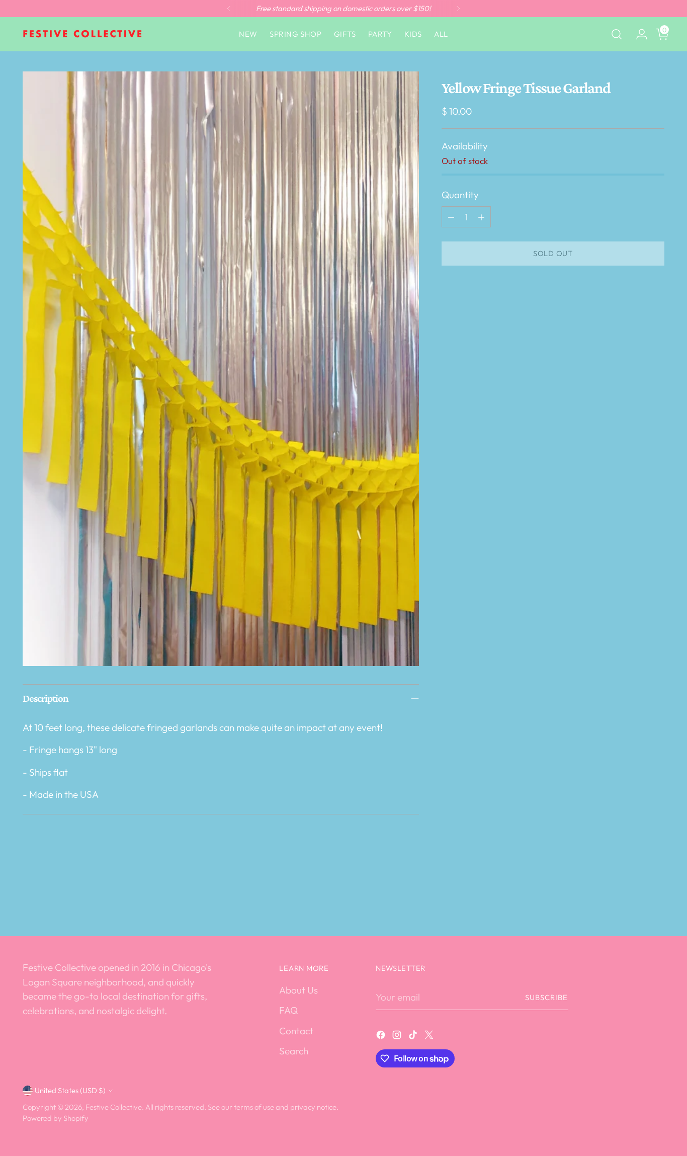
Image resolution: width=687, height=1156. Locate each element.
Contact (296, 1031)
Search (293, 1051)
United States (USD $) (70, 1090)
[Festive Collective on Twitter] (430, 1036)
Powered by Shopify (56, 1118)
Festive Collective (113, 1107)
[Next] (458, 8)
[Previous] (229, 8)
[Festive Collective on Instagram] (398, 1036)
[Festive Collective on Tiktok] (414, 1036)
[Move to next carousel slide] (655, 901)
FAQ (288, 1010)
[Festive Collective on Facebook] (382, 1036)
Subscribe (546, 997)
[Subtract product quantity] (451, 217)
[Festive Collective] (83, 34)
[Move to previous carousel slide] (632, 902)
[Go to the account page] (638, 34)
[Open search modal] (617, 34)
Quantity (460, 195)
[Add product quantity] (481, 217)
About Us (298, 990)
